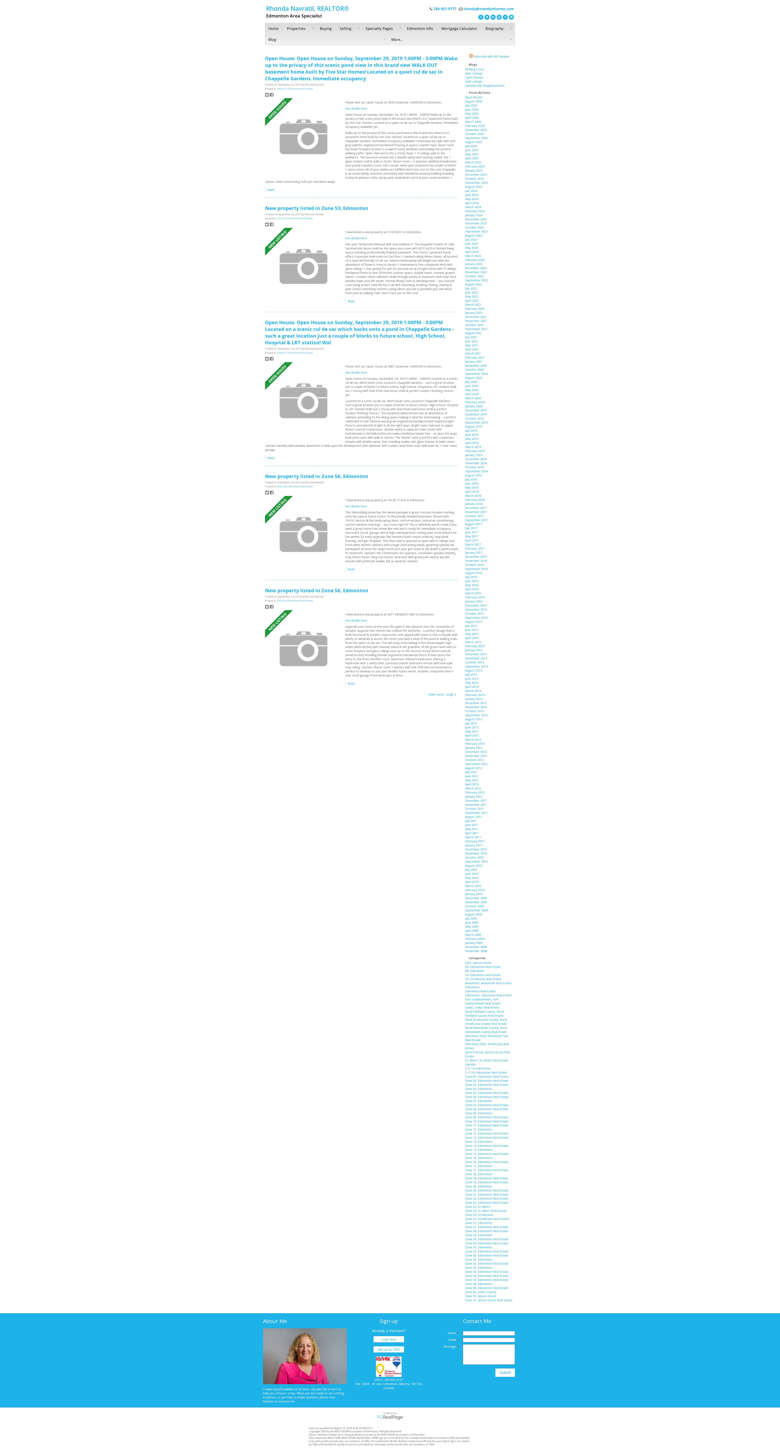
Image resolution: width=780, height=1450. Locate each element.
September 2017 (476, 520)
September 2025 (476, 138)
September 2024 (476, 182)
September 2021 (476, 329)
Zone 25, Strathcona (479, 1215)
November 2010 (476, 853)
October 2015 (474, 613)
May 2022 (471, 296)
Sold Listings (473, 81)
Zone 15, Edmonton (478, 1150)
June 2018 (471, 483)
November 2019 (476, 414)
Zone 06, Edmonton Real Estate (486, 1097)
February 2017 (475, 548)
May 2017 (471, 536)
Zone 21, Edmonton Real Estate (486, 1194)
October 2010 (474, 857)
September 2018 (476, 471)
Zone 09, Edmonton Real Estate (486, 1117)
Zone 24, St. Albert (477, 1206)
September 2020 (476, 374)
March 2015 (473, 642)
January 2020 (473, 406)
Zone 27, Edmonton (478, 1223)
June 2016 (471, 581)
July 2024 (471, 191)
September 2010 (476, 861)
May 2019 (471, 439)
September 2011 (476, 813)
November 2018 (476, 463)
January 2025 (473, 170)
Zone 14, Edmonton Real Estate (486, 1145)
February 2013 (475, 743)
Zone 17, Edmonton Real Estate (486, 1170)
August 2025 (473, 142)
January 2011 (473, 845)
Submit (505, 1373)
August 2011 (473, 817)
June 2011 (471, 825)
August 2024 (473, 187)
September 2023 (476, 231)
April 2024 (472, 203)
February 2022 (475, 309)
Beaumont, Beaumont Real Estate (488, 983)
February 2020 (475, 402)
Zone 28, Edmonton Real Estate (486, 1231)
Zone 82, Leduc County (480, 1292)
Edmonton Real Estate (480, 991)
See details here (356, 108)
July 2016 (471, 577)
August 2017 (473, 524)
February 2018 (475, 500)
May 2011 (471, 829)
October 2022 (474, 276)
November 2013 (476, 707)
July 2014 (471, 674)
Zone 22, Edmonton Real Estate (486, 1198)
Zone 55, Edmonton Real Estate (295, 88)
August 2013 (473, 719)
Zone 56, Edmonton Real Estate (295, 486)
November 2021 (476, 321)
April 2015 (472, 638)
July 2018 (471, 479)
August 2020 (473, 378)
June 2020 (471, 386)
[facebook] (480, 17)
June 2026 (471, 109)
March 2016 (473, 593)
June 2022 (471, 292)
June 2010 (471, 874)
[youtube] (499, 17)
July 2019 (471, 430)
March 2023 (473, 256)
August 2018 (473, 475)
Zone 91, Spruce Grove (480, 1296)
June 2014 (471, 678)
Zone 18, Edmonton (478, 1174)
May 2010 (471, 878)
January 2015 (473, 650)
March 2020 (473, 398)
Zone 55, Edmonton (478, 1267)
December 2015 (476, 605)
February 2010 (475, 890)
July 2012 (471, 772)
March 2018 (473, 495)
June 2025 (471, 150)
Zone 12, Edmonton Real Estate (486, 1133)
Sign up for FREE (388, 1349)
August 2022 (473, 284)
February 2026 (475, 126)
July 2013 (471, 723)
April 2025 (472, 158)
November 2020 (476, 365)
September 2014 (476, 666)
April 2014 (472, 687)
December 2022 (476, 268)
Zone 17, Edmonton (478, 1166)
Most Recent (473, 97)
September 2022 (476, 280)
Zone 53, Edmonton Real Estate (295, 218)
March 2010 (473, 886)
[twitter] (486, 17)
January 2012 (473, 796)
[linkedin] (493, 17)
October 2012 (474, 760)
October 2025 (474, 134)
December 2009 (476, 898)
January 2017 (473, 552)
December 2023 (476, 219)
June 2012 (471, 776)
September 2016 (476, 569)
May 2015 (471, 634)
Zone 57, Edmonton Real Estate (486, 1280)
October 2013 (474, 711)
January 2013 (473, 748)
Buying (326, 28)
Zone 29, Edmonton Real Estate (486, 1239)
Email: (452, 1340)
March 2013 (473, 739)
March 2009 (473, 935)
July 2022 (471, 288)
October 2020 (474, 369)
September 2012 (476, 764)
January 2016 (473, 601)
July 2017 (471, 528)
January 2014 (473, 699)
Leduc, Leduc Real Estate (482, 1007)
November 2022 (476, 272)
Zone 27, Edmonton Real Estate (486, 1227)
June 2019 (471, 435)
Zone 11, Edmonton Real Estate (486, 1125)
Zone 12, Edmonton (478, 1129)
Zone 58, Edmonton (478, 1284)
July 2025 (471, 146)
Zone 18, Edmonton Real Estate (486, 1178)
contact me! (287, 1401)
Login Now (388, 1339)
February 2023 (475, 260)
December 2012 (476, 752)
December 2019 (476, 410)
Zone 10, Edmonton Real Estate (486, 1121)
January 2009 (473, 943)
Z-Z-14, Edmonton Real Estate (486, 1072)
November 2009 (476, 902)
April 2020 (472, 394)
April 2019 (472, 443)
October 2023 (474, 227)
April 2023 (472, 252)
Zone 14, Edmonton (478, 1141)
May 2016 (471, 585)
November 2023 (476, 223)
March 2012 (473, 788)
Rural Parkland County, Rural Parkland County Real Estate (484, 1013)
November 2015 (476, 609)
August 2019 (473, 426)
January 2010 (473, 894)
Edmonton (472, 987)
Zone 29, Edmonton (478, 1235)
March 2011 (473, 837)
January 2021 (473, 361)
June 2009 (471, 922)
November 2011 (476, 804)
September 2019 (476, 422)
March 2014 (473, 691)
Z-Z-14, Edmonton (478, 1068)
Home (273, 28)
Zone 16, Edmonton (478, 1158)
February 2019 (475, 451)
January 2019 (473, 455)
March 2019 (473, 447)
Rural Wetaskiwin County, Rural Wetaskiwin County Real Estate (486, 1030)
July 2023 (471, 239)
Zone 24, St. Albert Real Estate (486, 1211)
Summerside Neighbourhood (484, 85)
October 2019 (474, 418)
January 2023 (473, 264)
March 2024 (473, 207)
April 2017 (472, 540)
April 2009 (472, 930)
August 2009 (473, 914)
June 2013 (471, 727)
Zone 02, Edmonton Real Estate (486, 1080)
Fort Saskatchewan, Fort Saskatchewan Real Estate (482, 1001)
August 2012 (473, 768)
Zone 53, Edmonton (478, 1259)
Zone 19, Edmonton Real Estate (486, 1182)
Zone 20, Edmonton (478, 1186)
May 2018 (471, 487)
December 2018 (476, 459)
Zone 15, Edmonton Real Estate (486, 1154)
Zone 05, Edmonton (478, 1089)
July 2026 (471, 105)
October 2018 (474, 467)
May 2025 (471, 154)
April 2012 (472, 784)
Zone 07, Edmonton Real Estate (486, 1105)
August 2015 (473, 622)
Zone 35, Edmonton (478, 1247)
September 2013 (476, 715)
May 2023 (471, 248)
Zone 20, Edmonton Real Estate (486, 1190)
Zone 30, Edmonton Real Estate (486, 1243)
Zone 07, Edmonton (478, 1101)
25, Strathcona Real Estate (483, 979)
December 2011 (476, 800)
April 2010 (472, 882)
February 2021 (475, 357)
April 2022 (472, 300)
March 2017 (473, 544)
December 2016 (476, 556)
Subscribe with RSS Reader (491, 56)
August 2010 (473, 865)
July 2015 (471, 626)
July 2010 (471, 869)
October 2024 (474, 178)
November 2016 (476, 561)
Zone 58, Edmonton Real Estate (486, 1288)
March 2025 (473, 162)
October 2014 (474, 662)
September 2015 (476, 617)
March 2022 (473, 304)
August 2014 (473, 670)
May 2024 (471, 199)
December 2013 (476, 703)
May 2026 (471, 113)
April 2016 (472, 589)
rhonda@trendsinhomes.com (489, 9)
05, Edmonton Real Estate (483, 967)
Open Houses (474, 77)
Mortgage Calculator (459, 28)
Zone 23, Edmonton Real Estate (486, 1202)
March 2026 (473, 122)
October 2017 (474, 516)
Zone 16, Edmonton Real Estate (486, 1162)
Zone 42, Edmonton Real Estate (486, 1255)
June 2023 (471, 243)
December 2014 (476, 654)
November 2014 (476, 658)
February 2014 (475, 695)
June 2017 (471, 532)
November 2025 (476, 130)
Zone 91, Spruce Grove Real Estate (488, 1300)
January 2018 (473, 504)
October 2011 (474, 809)
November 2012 (476, 756)
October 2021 (474, 325)
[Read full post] (303, 137)
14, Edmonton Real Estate (483, 975)
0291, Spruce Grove (478, 963)
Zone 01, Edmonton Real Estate (486, 1076)
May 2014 (471, 682)
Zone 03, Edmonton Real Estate (486, 1085)
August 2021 (473, 333)
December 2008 (476, 947)
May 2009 (471, 926)
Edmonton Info (420, 28)
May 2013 (471, 731)
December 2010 (476, 849)
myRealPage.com (390, 1417)
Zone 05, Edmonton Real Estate (486, 1093)
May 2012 (471, 780)
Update (470, 1064)
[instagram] (505, 17)
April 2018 (472, 491)
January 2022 (473, 313)
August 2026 (473, 101)
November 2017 (476, 512)
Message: (450, 1346)
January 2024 (473, 215)
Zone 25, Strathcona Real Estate (487, 1219)
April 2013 (472, 735)
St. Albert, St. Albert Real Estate (486, 1060)
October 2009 (474, 906)
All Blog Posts (474, 69)
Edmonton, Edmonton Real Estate (488, 995)
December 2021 (476, 317)
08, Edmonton (474, 971)
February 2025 (475, 166)
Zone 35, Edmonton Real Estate (486, 1251)
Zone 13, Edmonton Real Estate (486, 1137)
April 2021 (472, 349)
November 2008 (476, 951)
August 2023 (473, 235)
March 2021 (473, 353)
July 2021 (471, 337)
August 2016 (473, 573)
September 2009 (476, 910)
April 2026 (472, 117)
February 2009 (475, 939)
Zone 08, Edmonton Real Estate (486, 1109)
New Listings (473, 73)
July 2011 (471, 821)
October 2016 (474, 565)
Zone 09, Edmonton (478, 1113)
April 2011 (472, 833)
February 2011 (475, 841)
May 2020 (471, 390)
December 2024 (476, 174)
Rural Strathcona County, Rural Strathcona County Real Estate (486, 1021)
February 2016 (475, 597)
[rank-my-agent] (511, 17)
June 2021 (471, 341)
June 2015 (471, 630)
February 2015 (475, 646)
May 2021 (471, 345)
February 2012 (475, 792)
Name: (452, 1333)
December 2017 (476, 508)
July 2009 (471, 918)
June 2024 (471, 195)
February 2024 (475, 211)
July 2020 (471, 382)
